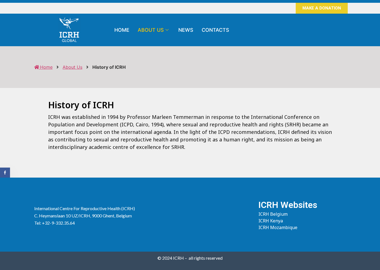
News (185, 30)
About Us (151, 30)
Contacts (215, 30)
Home (121, 30)
